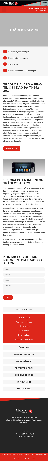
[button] (4, 9)
